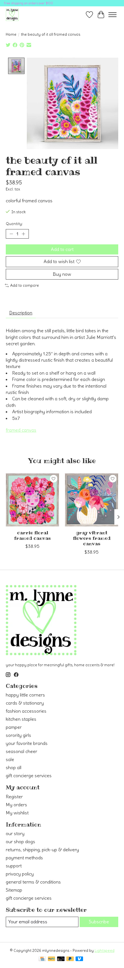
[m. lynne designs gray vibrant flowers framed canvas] (91, 500)
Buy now (62, 274)
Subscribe (99, 921)
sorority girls (18, 735)
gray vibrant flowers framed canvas (91, 538)
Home (11, 34)
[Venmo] (79, 959)
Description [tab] (20, 313)
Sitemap (14, 890)
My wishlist (17, 813)
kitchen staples (21, 719)
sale (10, 759)
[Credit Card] (42, 959)
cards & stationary (25, 703)
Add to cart (62, 249)
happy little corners (25, 695)
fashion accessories (26, 711)
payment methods (24, 858)
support (14, 866)
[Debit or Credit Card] (61, 959)
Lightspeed (104, 950)
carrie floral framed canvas (32, 535)
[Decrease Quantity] (11, 234)
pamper (14, 727)
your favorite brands (27, 743)
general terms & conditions (33, 882)
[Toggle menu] (112, 14)
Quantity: (14, 223)
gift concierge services (29, 775)
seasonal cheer (21, 751)
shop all (13, 767)
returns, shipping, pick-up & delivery (42, 849)
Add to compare (24, 285)
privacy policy (20, 874)
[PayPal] (51, 959)
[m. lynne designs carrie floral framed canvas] (32, 500)
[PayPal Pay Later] (70, 959)
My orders (16, 804)
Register (14, 796)
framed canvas (21, 430)
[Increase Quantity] (23, 234)
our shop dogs (20, 841)
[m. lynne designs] (12, 14)
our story (15, 833)
